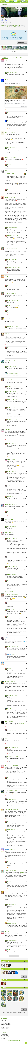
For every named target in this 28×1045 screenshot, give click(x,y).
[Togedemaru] (3, 1004)
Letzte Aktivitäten (14, 57)
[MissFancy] (11, 972)
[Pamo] (9, 999)
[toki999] (14, 972)
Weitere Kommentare (14, 955)
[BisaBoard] (2, 1)
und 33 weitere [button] (11, 20)
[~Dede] (4, 965)
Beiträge (2, 25)
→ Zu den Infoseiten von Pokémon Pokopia (14, 38)
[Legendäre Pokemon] (9, 993)
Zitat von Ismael (10, 173)
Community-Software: (14, 1040)
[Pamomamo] (21, 993)
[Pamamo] (3, 999)
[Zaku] (15, 993)
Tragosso (22, 723)
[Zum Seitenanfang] (26, 1043)
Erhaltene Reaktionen (16, 25)
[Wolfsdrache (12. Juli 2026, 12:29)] (4, 983)
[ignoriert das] (3, 993)
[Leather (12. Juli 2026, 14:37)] (2, 983)
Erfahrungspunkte (5, 26)
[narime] (2, 972)
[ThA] (2, 965)
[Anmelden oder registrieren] (23, 1)
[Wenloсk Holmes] (16, 972)
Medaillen (15, 26)
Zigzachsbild (22, 872)
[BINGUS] (4, 972)
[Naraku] (9, 965)
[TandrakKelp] (7, 965)
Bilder (8, 25)
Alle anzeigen (24, 1009)
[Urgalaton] (9, 972)
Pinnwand (5, 57)
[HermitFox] (7, 972)
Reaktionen (23, 57)
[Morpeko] (15, 999)
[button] (26, 1)
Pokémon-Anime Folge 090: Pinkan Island (15, 101)
